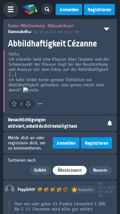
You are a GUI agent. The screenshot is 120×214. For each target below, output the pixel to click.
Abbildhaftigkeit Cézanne (52, 44)
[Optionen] (40, 103)
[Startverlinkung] (29, 9)
